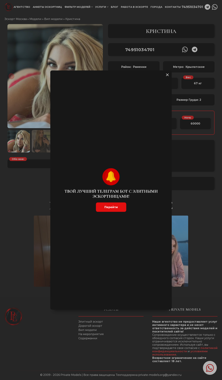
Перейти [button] (111, 207)
